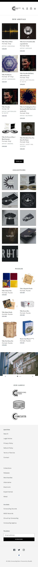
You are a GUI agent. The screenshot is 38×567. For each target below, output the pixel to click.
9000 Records (8, 513)
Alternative (7, 482)
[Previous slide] (5, 376)
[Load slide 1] (17, 376)
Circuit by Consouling (11, 518)
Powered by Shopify (26, 561)
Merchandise (8, 477)
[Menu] (35, 8)
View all (19, 161)
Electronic (7, 487)
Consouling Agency (10, 523)
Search (6, 434)
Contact (6, 457)
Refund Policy (8, 448)
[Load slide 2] (19, 376)
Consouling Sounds (10, 509)
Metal (5, 496)
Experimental (8, 492)
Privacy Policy (8, 443)
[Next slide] (33, 376)
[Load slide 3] (20, 376)
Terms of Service (9, 453)
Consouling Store (15, 561)
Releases (7, 473)
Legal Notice (8, 438)
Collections (7, 468)
